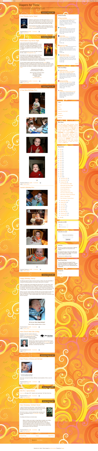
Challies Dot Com (63, 70)
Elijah (75, 127)
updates (76, 141)
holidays (72, 136)
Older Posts (51, 435)
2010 (61, 171)
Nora (77, 128)
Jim (58, 128)
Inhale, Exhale (62, 46)
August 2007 (63, 202)
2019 (61, 154)
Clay (59, 127)
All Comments (63, 226)
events (27, 82)
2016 (61, 160)
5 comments (34, 326)
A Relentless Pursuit (64, 54)
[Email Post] (39, 31)
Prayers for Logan (64, 45)
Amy (59, 124)
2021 (61, 151)
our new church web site (29, 335)
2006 (61, 217)
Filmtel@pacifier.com (31, 52)
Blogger (62, 448)
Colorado (62, 127)
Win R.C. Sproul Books (27, 391)
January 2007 (64, 215)
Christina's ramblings (67, 125)
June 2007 (63, 206)
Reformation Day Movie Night (29, 40)
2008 (61, 174)
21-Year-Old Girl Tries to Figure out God (67, 19)
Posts (61, 224)
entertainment (25, 32)
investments (60, 137)
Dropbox (60, 104)
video (64, 142)
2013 (61, 165)
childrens (76, 132)
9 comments (35, 81)
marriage (63, 137)
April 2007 (63, 209)
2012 (61, 167)
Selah (73, 129)
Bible (62, 124)
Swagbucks (60, 115)
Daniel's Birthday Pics (27, 187)
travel (71, 141)
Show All (76, 63)
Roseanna (60, 129)
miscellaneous (68, 137)
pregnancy (64, 140)
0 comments (34, 349)
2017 (61, 158)
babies (68, 130)
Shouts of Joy (63, 27)
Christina (60, 125)
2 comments (35, 269)
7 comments (34, 31)
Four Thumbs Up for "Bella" (29, 16)
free (74, 134)
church (24, 82)
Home (37, 435)
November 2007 (64, 180)
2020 (61, 153)
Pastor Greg (62, 36)
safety (72, 140)
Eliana (71, 127)
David (69, 127)
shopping (76, 140)
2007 (61, 176)
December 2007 (64, 178)
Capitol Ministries (70, 124)
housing (76, 136)
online (21, 67)
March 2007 (63, 211)
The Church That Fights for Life (66, 82)
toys (68, 141)
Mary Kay (69, 128)
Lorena (66, 128)
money (73, 137)
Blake (64, 124)
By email (60, 273)
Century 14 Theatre (32, 27)
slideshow (60, 141)
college (63, 133)
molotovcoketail (53, 448)
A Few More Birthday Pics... (29, 90)
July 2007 (63, 204)
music (64, 138)
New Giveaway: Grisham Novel (30, 405)
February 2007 (64, 213)
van (62, 142)
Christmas (76, 125)
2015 (61, 162)
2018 (61, 156)
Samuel (70, 129)
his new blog (47, 342)
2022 (61, 149)
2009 (61, 173)
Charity (76, 124)
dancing (71, 133)
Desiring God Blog (64, 80)
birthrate (65, 132)
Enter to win (22, 393)
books (24, 397)
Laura (61, 128)
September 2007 (64, 200)
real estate (68, 140)
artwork (63, 130)
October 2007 (64, 182)
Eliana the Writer (63, 18)
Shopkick (60, 113)
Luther (45, 62)
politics (72, 138)
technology (65, 141)
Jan (77, 127)
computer (67, 133)
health (68, 136)
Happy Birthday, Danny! (27, 278)
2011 (61, 169)
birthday (60, 132)
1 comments (34, 381)
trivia (74, 141)
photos (28, 184)
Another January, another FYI (65, 56)
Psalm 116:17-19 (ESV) (64, 37)
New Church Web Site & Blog (29, 331)
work (67, 142)
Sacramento (65, 129)
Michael (74, 128)
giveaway (28, 397)
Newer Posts (23, 435)
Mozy (59, 107)
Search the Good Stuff (63, 111)
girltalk (61, 90)
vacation (59, 142)
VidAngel (60, 117)
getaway (59, 136)
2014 (61, 164)
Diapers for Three (29, 4)
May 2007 (63, 207)
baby (72, 130)
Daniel (66, 127)
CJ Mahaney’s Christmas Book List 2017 (68, 91)
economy (76, 133)
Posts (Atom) (39, 440)
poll (74, 138)
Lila (63, 128)
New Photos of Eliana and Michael (31, 359)
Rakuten (60, 109)
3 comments (35, 182)
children (24, 184)
